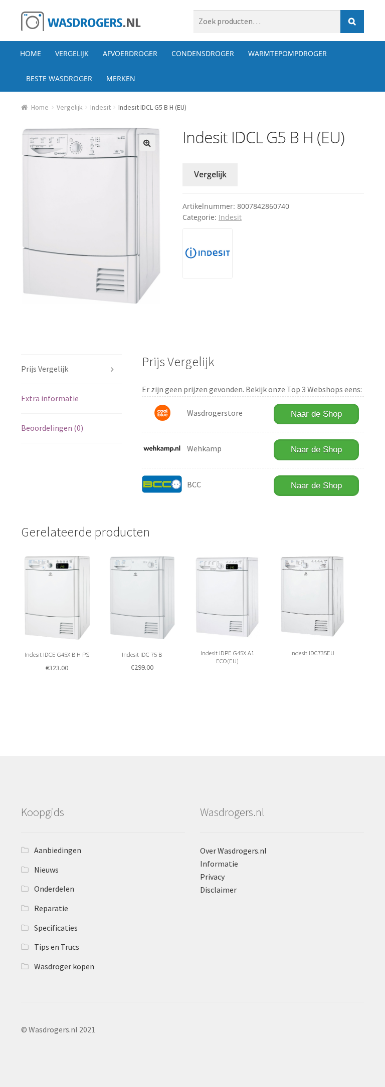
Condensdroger (202, 53)
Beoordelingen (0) (52, 428)
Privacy (212, 877)
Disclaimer (218, 890)
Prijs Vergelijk (44, 369)
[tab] (71, 369)
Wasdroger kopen (64, 966)
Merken (120, 78)
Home (30, 53)
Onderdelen (54, 889)
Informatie (219, 864)
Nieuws (46, 870)
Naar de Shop (316, 414)
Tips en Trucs (56, 947)
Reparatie (51, 908)
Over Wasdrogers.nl (233, 851)
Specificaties (56, 928)
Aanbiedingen (57, 850)
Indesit (100, 107)
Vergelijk (72, 53)
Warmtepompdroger (287, 53)
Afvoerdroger (130, 53)
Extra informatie (50, 398)
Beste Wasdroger (59, 78)
